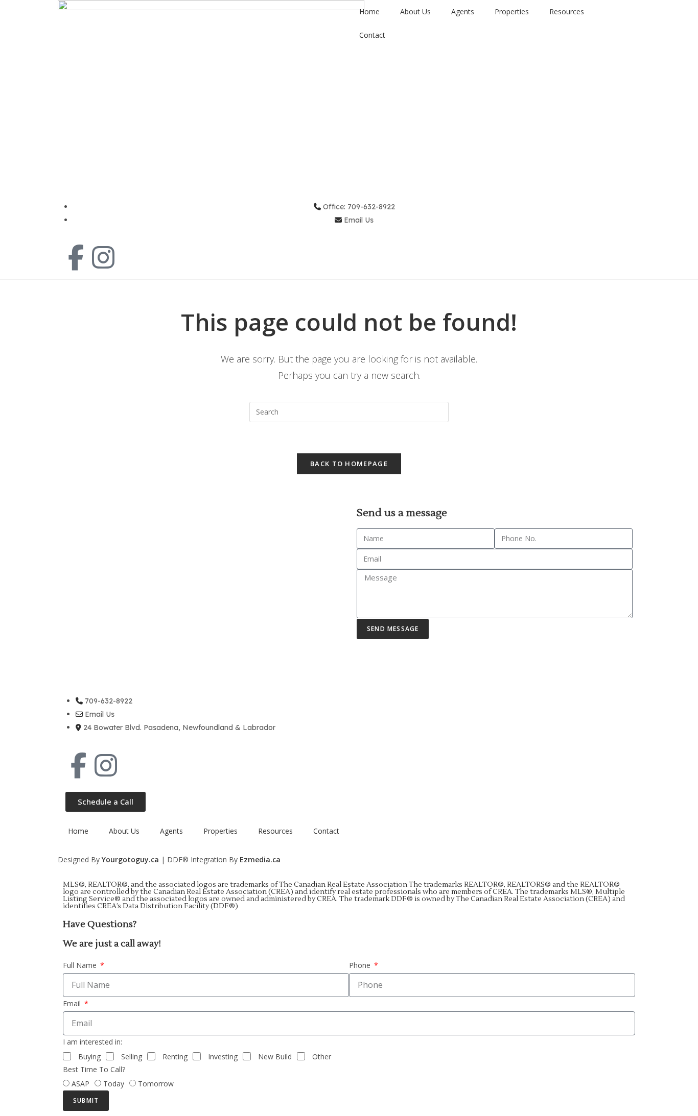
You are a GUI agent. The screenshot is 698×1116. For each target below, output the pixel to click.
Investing (223, 1056)
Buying (89, 1056)
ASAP (80, 1083)
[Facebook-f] (75, 257)
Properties (512, 11)
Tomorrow (156, 1083)
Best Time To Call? (94, 1069)
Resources (566, 11)
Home (369, 11)
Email (73, 1003)
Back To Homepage (349, 463)
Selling (131, 1056)
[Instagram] (103, 257)
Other (321, 1056)
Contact (372, 35)
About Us (415, 11)
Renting (175, 1056)
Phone (361, 965)
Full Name (81, 965)
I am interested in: (92, 1042)
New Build (275, 1056)
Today (113, 1083)
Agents (462, 11)
